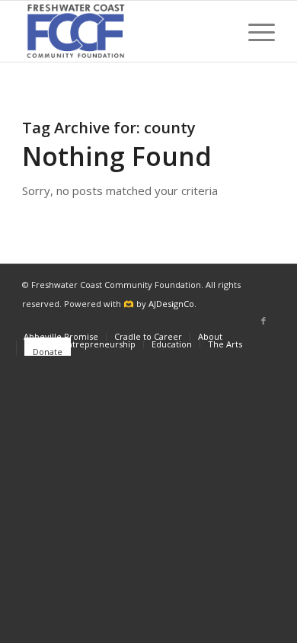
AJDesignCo (171, 303)
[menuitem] (254, 31)
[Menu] (254, 31)
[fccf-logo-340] (123, 31)
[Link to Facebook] (263, 320)
